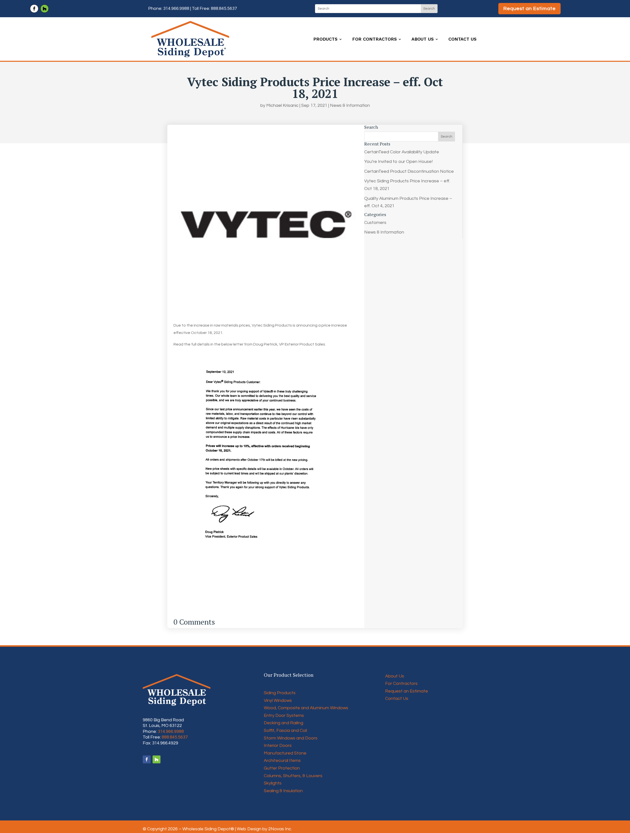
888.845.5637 (224, 8)
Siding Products (280, 693)
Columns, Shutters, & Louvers (293, 775)
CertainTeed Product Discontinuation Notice (409, 171)
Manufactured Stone (285, 753)
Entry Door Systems (284, 715)
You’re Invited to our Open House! (398, 161)
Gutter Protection (282, 768)
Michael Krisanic (282, 105)
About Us (422, 39)
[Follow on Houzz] (44, 8)
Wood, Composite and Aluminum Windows (306, 708)
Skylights (273, 783)
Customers (375, 222)
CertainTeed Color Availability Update (401, 152)
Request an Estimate (529, 8)
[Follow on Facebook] (34, 8)
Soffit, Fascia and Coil (285, 730)
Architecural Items (282, 760)
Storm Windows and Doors (290, 738)
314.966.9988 (176, 8)
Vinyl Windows (278, 700)
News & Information (350, 105)
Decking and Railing (283, 723)
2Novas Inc (279, 829)
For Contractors (374, 39)
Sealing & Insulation (283, 790)
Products (325, 39)
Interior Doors (278, 745)
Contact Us (462, 39)
